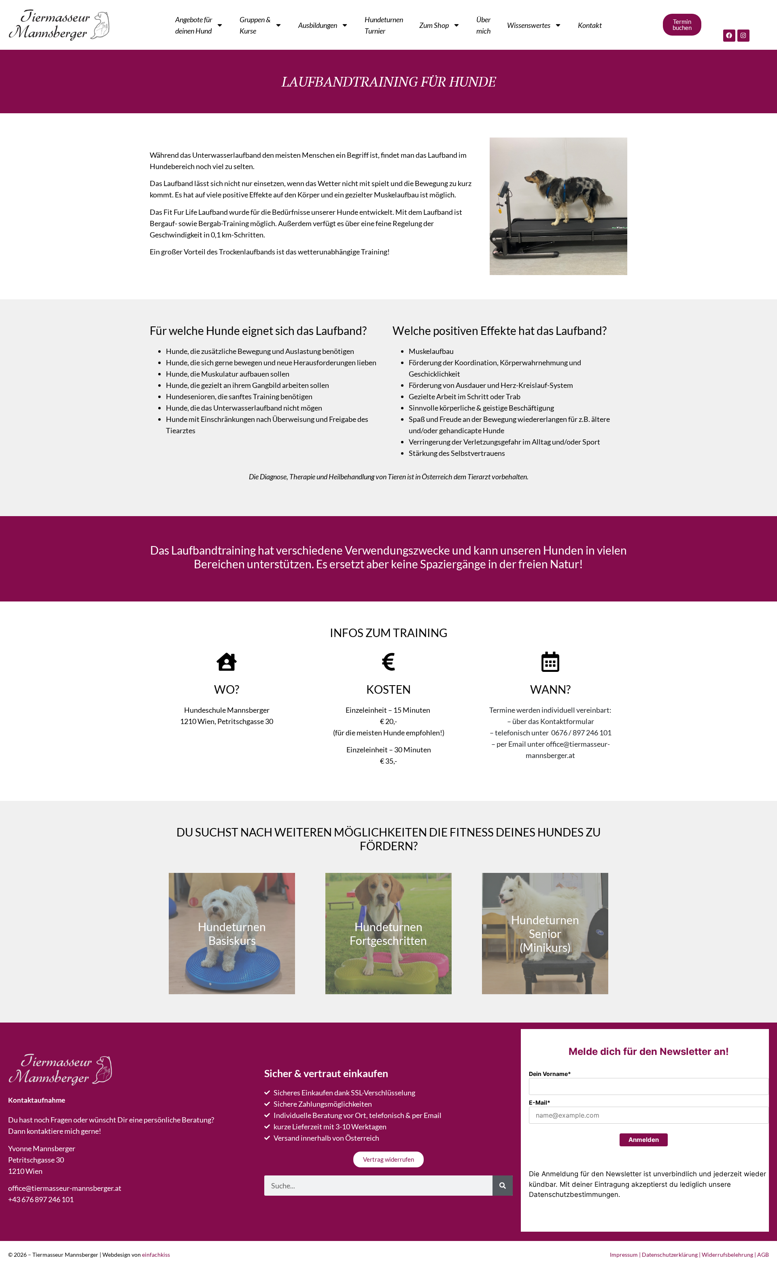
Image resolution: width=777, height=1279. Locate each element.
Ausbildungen (317, 25)
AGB (763, 1254)
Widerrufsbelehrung (727, 1254)
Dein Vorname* (550, 1073)
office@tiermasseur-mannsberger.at (64, 1188)
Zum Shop (434, 25)
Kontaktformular (567, 721)
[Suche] (503, 1185)
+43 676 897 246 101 (41, 1199)
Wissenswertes (528, 25)
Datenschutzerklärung (670, 1254)
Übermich (483, 25)
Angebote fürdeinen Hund (193, 25)
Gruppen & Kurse (255, 25)
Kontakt (590, 25)
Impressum (624, 1254)
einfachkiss (156, 1254)
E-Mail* (539, 1102)
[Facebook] (729, 36)
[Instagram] (743, 36)
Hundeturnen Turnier (384, 25)
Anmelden (643, 1139)
